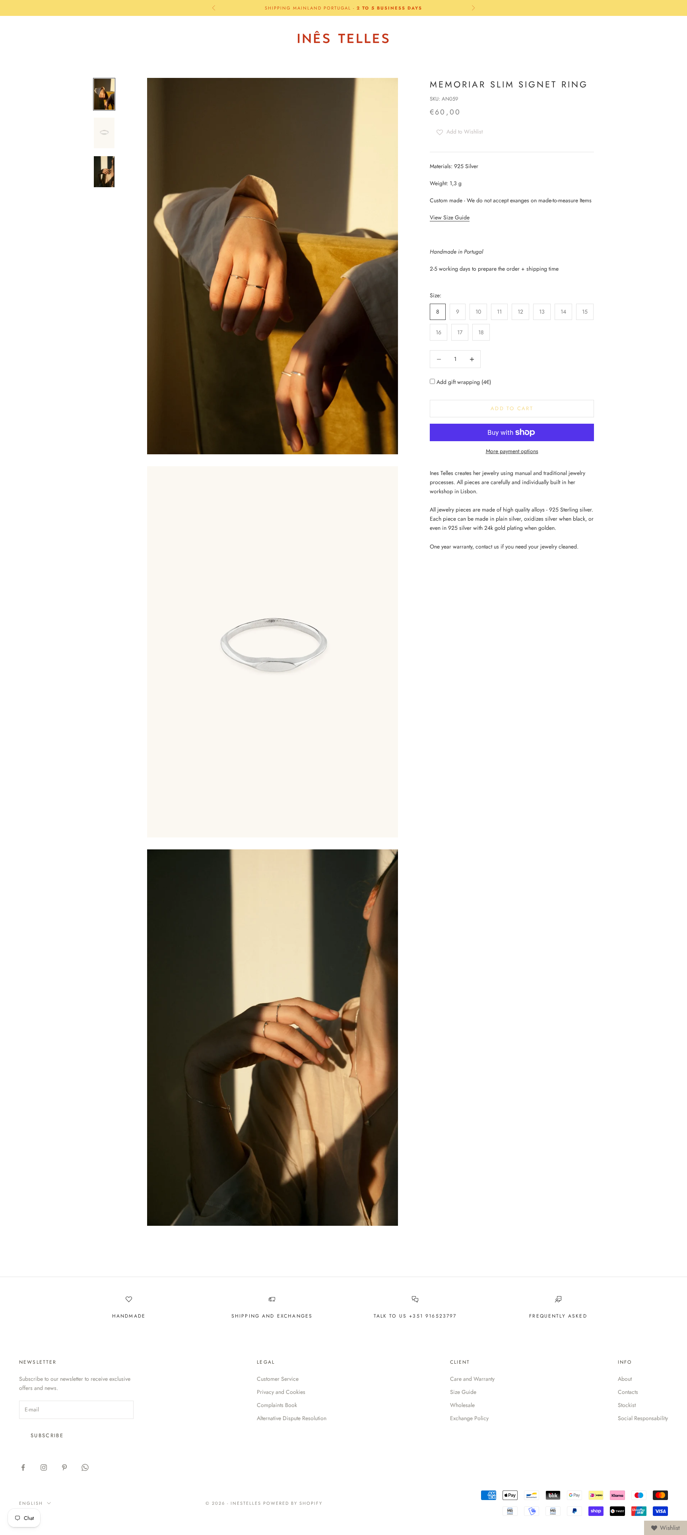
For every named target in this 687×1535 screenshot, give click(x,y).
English (592, 37)
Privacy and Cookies (281, 1392)
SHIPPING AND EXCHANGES (272, 1316)
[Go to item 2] (104, 133)
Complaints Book (277, 1405)
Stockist (627, 1405)
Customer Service (278, 1379)
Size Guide (463, 1392)
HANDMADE (129, 1316)
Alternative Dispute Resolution (291, 1418)
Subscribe (47, 1435)
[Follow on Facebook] (23, 1467)
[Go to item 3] (104, 171)
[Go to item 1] (104, 94)
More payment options (512, 451)
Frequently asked (558, 1316)
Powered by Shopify (292, 1503)
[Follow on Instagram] (44, 1467)
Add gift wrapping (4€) (463, 382)
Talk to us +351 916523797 (415, 1316)
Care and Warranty (472, 1379)
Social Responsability (643, 1418)
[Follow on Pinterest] (64, 1467)
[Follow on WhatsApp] (85, 1467)
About (625, 1379)
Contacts (628, 1392)
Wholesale (462, 1405)
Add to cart (512, 408)
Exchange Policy (469, 1418)
